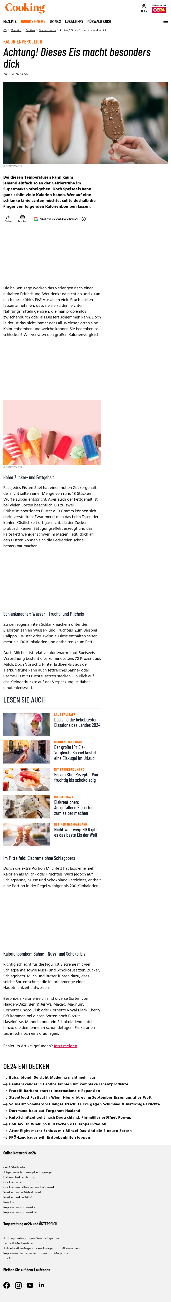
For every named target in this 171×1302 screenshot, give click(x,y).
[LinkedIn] (41, 1285)
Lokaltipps (74, 21)
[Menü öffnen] (165, 21)
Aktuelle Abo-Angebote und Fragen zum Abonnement (42, 1248)
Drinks (55, 21)
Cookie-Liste (12, 1182)
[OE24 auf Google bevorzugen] (83, 218)
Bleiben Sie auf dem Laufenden (26, 1269)
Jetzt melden (65, 1046)
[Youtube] (30, 1285)
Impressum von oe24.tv (20, 1212)
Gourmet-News (33, 21)
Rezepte (10, 21)
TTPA (7, 1258)
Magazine (16, 30)
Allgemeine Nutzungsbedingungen (28, 1172)
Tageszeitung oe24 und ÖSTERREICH (30, 1223)
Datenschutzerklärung (19, 1177)
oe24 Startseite (14, 1167)
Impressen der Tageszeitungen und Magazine (35, 1253)
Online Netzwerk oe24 (19, 1152)
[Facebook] (6, 1285)
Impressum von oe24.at (20, 1207)
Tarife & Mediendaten (18, 1243)
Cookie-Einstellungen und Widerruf (28, 1187)
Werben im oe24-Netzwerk (22, 1192)
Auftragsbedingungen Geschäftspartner (31, 1238)
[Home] (5, 30)
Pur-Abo (9, 1202)
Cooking (30, 30)
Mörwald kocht (100, 21)
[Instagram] (18, 1285)
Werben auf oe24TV (17, 1197)
